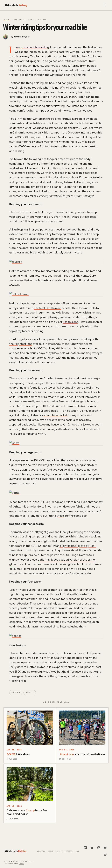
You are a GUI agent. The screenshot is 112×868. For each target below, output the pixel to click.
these (60, 515)
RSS (77, 851)
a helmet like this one (47, 308)
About (50, 851)
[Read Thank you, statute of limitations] (82, 728)
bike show (18, 754)
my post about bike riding (32, 47)
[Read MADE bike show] (30, 728)
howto (30, 693)
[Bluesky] (92, 847)
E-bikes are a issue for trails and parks (27, 812)
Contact (59, 851)
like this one (70, 322)
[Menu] (104, 5)
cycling (6, 20)
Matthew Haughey (21, 37)
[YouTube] (105, 847)
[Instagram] (105, 854)
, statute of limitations (82, 754)
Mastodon (69, 851)
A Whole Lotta (16, 5)
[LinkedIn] (85, 847)
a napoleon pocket (55, 415)
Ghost (21, 864)
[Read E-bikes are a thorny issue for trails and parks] (30, 784)
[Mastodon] (98, 847)
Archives (41, 851)
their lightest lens (20, 344)
